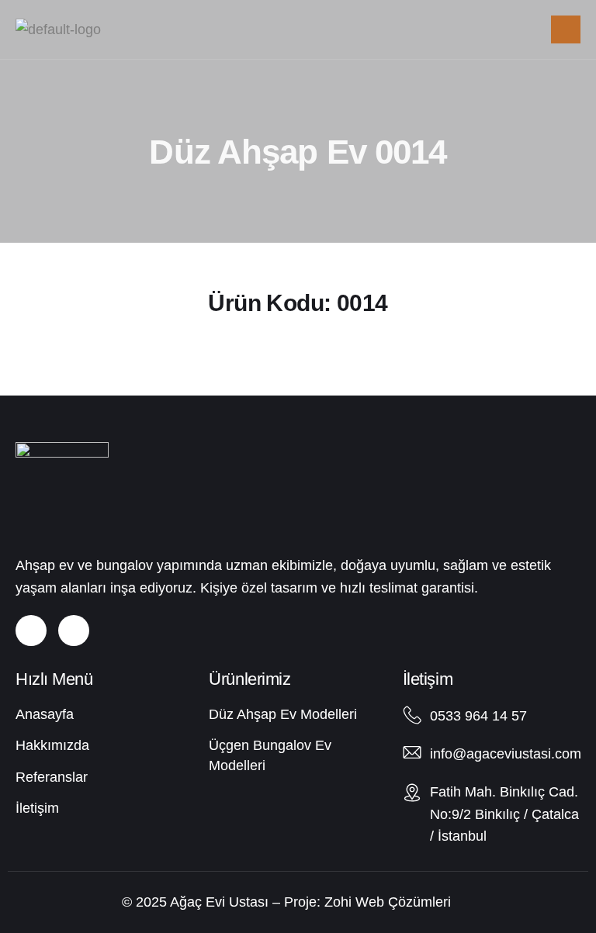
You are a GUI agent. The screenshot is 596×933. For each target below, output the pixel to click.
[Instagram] (31, 630)
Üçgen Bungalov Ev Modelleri (270, 755)
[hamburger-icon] (565, 29)
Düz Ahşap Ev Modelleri (283, 714)
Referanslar (52, 777)
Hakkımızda (52, 745)
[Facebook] (73, 630)
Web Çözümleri (403, 902)
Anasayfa (45, 714)
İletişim (37, 808)
